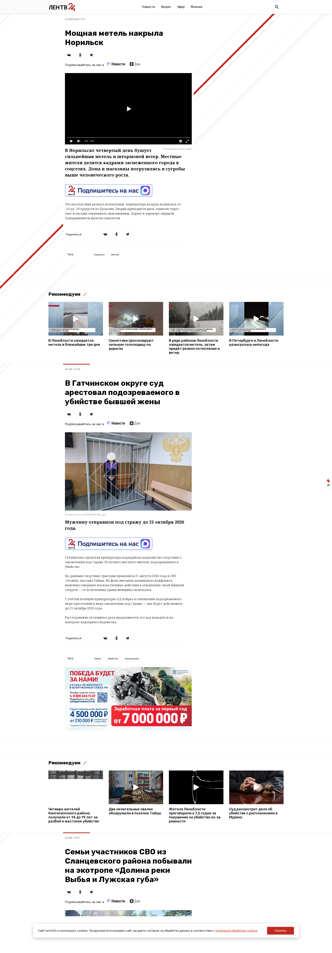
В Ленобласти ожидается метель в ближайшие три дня (74, 343)
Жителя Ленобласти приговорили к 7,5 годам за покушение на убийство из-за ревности (195, 815)
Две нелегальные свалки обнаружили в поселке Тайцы (135, 811)
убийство (113, 658)
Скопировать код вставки (177, 148)
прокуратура (132, 658)
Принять (280, 930)
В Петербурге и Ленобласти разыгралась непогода (253, 343)
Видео (166, 7)
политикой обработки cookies (236, 930)
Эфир (181, 7)
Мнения (196, 7)
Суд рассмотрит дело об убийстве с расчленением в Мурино (253, 813)
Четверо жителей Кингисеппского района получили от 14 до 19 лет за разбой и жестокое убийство (73, 815)
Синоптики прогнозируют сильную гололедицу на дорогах (131, 345)
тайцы (97, 658)
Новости (148, 7)
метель (115, 254)
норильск (99, 254)
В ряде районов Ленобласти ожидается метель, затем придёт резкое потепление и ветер (194, 347)
